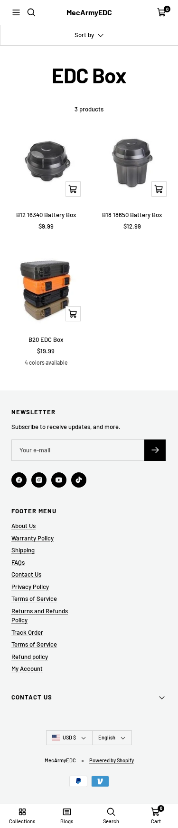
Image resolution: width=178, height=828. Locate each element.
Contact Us (26, 574)
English (106, 737)
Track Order (27, 632)
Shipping (23, 550)
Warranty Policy (32, 538)
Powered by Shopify (111, 760)
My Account (27, 668)
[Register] (155, 450)
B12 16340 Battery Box (46, 215)
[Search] (31, 12)
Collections (22, 821)
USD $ (69, 737)
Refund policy (29, 656)
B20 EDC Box (45, 339)
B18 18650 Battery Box (132, 215)
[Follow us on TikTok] (78, 480)
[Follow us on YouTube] (58, 480)
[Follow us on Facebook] (19, 480)
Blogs (66, 821)
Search (111, 821)
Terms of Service (34, 598)
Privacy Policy (30, 586)
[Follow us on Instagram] (39, 480)
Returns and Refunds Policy (39, 615)
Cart (156, 821)
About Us (23, 525)
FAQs (18, 562)
